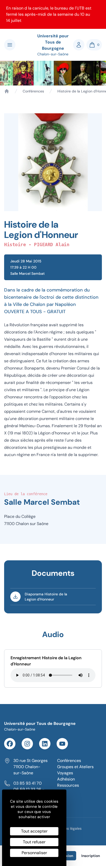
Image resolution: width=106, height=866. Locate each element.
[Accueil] (6, 91)
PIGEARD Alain (51, 244)
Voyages (65, 773)
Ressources (68, 785)
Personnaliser (34, 852)
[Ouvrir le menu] (9, 44)
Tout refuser (34, 842)
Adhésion (66, 779)
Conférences (33, 91)
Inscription (90, 855)
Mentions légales (68, 828)
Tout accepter (34, 831)
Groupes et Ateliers (75, 766)
